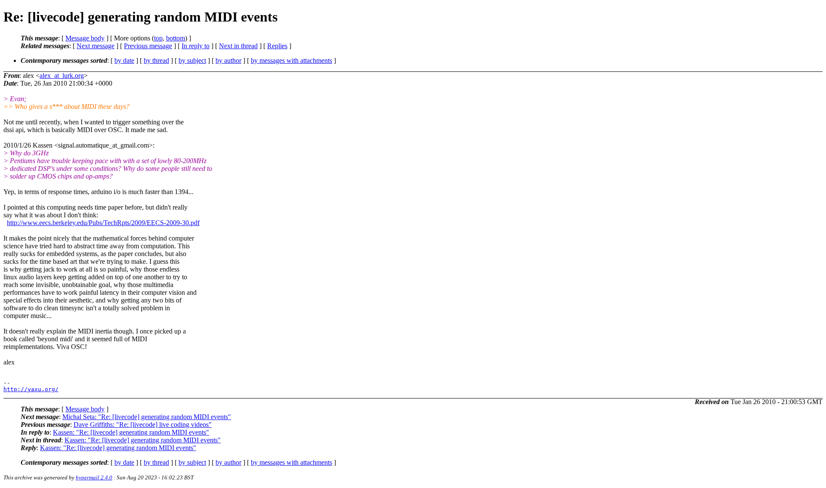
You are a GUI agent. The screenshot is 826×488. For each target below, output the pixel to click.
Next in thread (238, 45)
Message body (85, 38)
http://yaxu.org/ (31, 389)
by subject (192, 60)
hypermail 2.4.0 (94, 477)
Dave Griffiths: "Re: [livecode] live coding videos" (143, 424)
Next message (95, 45)
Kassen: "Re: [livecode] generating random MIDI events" (131, 432)
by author (228, 60)
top (158, 38)
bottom (175, 38)
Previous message (148, 45)
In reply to (196, 45)
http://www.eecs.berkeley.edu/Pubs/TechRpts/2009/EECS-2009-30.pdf (103, 222)
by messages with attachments (291, 60)
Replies (277, 45)
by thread (156, 60)
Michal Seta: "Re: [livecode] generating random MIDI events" (146, 416)
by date (124, 60)
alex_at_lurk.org (62, 75)
